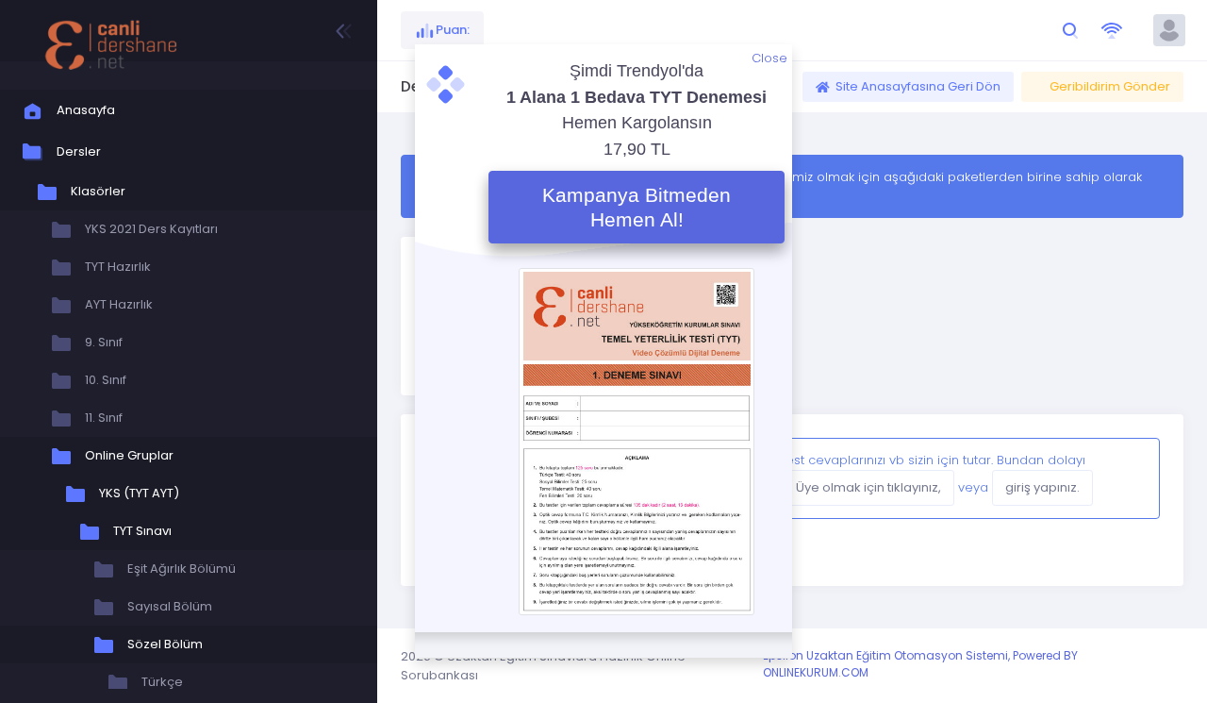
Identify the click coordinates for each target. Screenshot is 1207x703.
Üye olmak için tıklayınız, (868, 487)
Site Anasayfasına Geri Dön (917, 86)
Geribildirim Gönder (1110, 86)
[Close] (1126, 478)
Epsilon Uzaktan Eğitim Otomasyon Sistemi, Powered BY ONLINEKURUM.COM (920, 663)
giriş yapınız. (1042, 487)
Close (769, 58)
